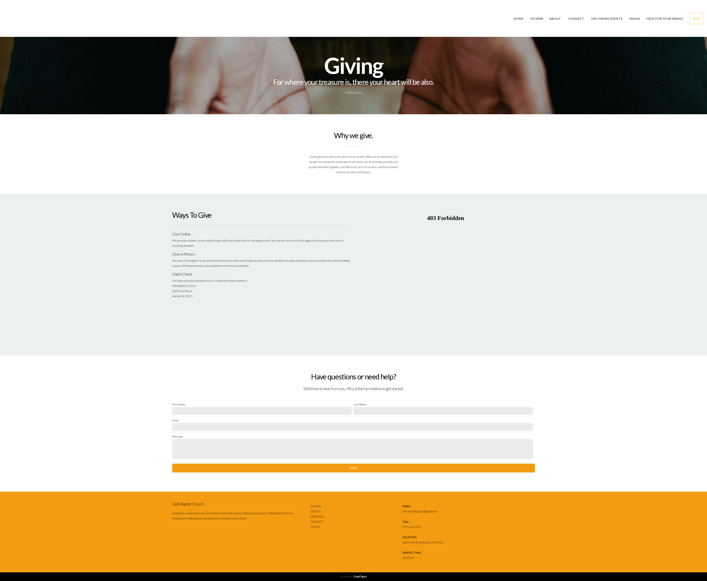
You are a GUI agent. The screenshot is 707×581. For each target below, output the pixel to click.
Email (175, 420)
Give (696, 18)
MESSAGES (317, 516)
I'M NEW (315, 506)
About (555, 18)
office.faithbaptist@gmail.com (419, 511)
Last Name (360, 404)
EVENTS (315, 511)
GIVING (315, 526)
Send (353, 468)
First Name (178, 404)
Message (177, 436)
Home (518, 18)
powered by (353, 576)
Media (634, 18)
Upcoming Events (607, 18)
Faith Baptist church (57, 19)
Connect (576, 18)
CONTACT (316, 521)
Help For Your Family (664, 18)
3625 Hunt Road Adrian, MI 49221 (422, 542)
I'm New (536, 18)
